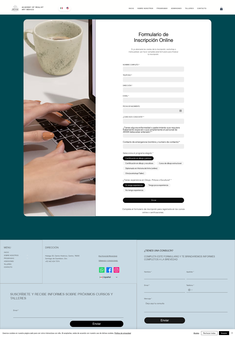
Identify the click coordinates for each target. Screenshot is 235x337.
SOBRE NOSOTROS (11, 255)
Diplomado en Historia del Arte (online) (141, 168)
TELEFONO (127, 75)
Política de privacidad (122, 333)
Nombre (148, 272)
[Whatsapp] (102, 270)
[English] (68, 8)
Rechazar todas (209, 333)
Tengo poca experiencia (158, 185)
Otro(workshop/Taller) (134, 173)
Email (16, 310)
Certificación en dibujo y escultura (139, 163)
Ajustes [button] (196, 333)
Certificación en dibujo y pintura (138, 158)
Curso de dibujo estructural (170, 163)
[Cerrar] (232, 333)
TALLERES (7, 264)
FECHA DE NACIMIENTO (131, 106)
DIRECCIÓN (127, 85)
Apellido (190, 272)
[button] (162, 8)
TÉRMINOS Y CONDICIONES (108, 261)
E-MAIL (125, 96)
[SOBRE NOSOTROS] (27, 255)
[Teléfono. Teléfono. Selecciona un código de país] (190, 289)
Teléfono (190, 285)
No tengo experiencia (134, 190)
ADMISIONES (9, 261)
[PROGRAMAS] (27, 258)
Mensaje (148, 299)
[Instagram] (116, 270)
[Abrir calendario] (181, 111)
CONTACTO (8, 267)
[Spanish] (61, 8)
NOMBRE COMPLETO (130, 65)
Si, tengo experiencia (134, 185)
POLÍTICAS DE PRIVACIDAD (108, 256)
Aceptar (224, 333)
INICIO (6, 252)
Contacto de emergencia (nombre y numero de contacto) (151, 142)
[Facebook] (109, 270)
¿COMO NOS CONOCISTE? (133, 117)
